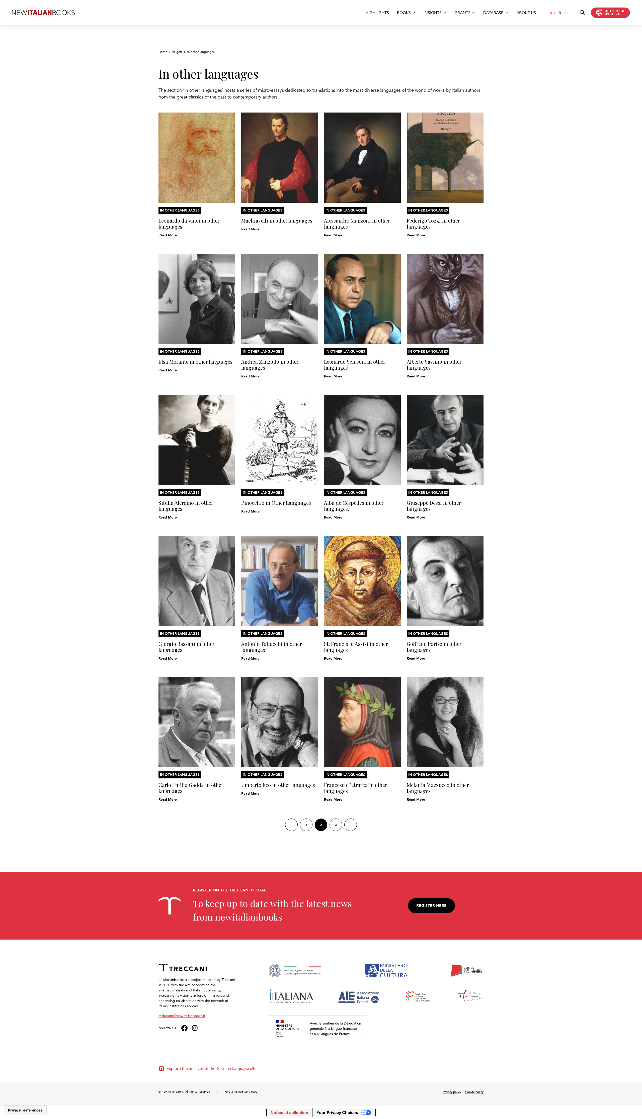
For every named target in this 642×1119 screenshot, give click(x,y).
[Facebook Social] (184, 1028)
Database (493, 13)
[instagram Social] (195, 1028)
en (552, 12)
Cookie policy (474, 1091)
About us (526, 12)
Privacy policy (452, 1091)
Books (404, 13)
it (560, 12)
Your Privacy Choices (337, 1112)
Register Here (431, 905)
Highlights (377, 12)
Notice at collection (289, 1112)
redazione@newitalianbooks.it (181, 1016)
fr (566, 12)
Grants (462, 13)
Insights (433, 13)
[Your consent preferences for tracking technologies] (25, 1110)
